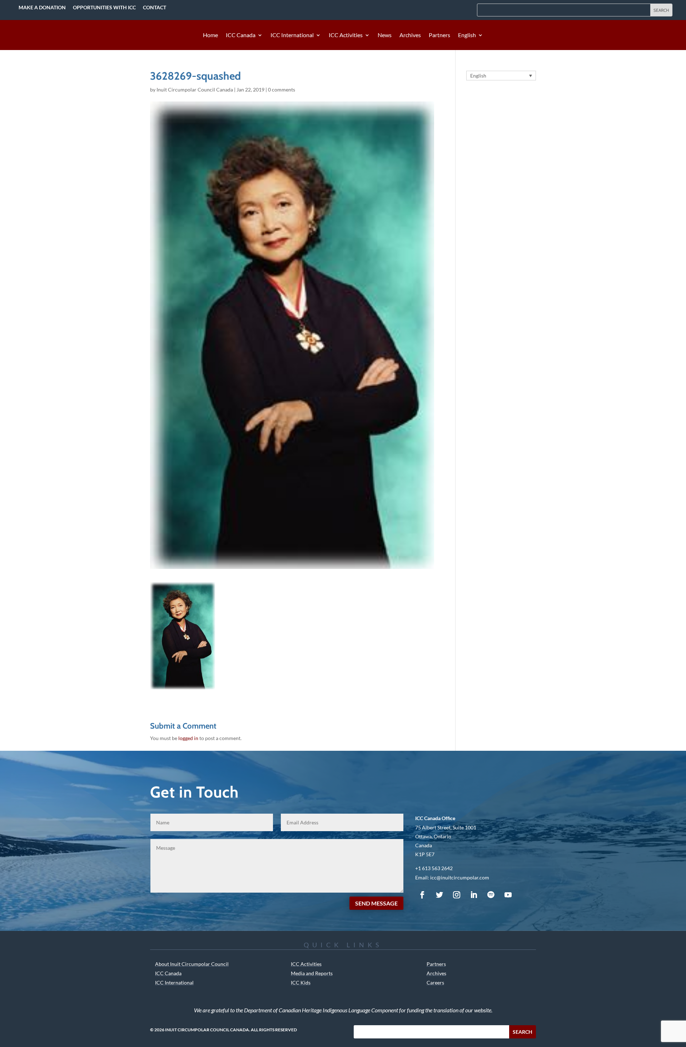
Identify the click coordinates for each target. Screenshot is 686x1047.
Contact (154, 7)
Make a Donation (42, 7)
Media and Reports (312, 973)
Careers (435, 982)
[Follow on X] (439, 895)
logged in (188, 738)
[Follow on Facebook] (422, 895)
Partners (439, 35)
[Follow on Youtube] (508, 895)
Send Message (376, 903)
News (385, 35)
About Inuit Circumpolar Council (192, 964)
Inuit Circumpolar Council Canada (194, 89)
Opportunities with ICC (104, 7)
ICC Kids (300, 982)
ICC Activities (346, 35)
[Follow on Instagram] (456, 895)
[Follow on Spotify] (491, 895)
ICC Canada (240, 35)
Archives (410, 35)
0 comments (281, 89)
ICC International (292, 35)
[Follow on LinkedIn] (474, 895)
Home (210, 35)
